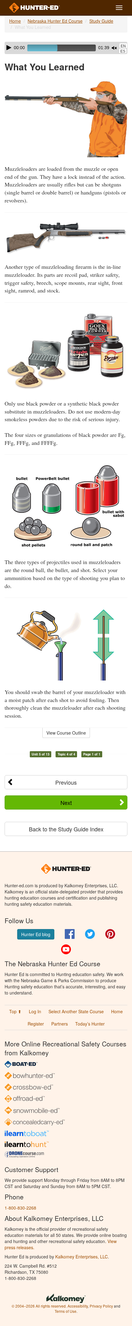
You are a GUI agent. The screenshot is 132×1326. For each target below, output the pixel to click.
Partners (59, 1024)
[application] (66, 48)
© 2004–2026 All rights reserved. (39, 1305)
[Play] (8, 47)
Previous (66, 782)
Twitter (90, 934)
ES (122, 51)
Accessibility (78, 1305)
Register (36, 1024)
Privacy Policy (101, 1305)
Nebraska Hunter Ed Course (55, 21)
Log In (35, 1011)
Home (15, 21)
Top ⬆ (15, 1011)
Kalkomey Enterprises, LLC (81, 1256)
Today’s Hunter (90, 1024)
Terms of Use (65, 1311)
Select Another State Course (76, 1011)
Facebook (70, 934)
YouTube (66, 949)
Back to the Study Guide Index (66, 829)
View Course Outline (66, 733)
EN (123, 46)
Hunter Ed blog (35, 934)
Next (66, 802)
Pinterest (110, 934)
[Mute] (114, 47)
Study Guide (101, 21)
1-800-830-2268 (20, 1208)
